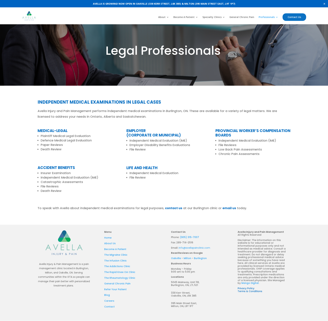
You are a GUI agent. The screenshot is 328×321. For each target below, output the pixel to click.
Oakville (176, 258)
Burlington (200, 258)
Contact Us (294, 17)
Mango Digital (250, 283)
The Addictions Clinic (117, 266)
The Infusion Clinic (115, 260)
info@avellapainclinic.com (194, 248)
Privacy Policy (246, 288)
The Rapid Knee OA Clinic (119, 272)
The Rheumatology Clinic (119, 278)
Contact (109, 306)
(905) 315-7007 (189, 237)
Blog (107, 295)
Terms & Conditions (250, 291)
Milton (187, 258)
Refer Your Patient (115, 289)
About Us (110, 243)
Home (108, 237)
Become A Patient (184, 17)
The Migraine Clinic (115, 255)
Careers (109, 301)
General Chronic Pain (241, 17)
